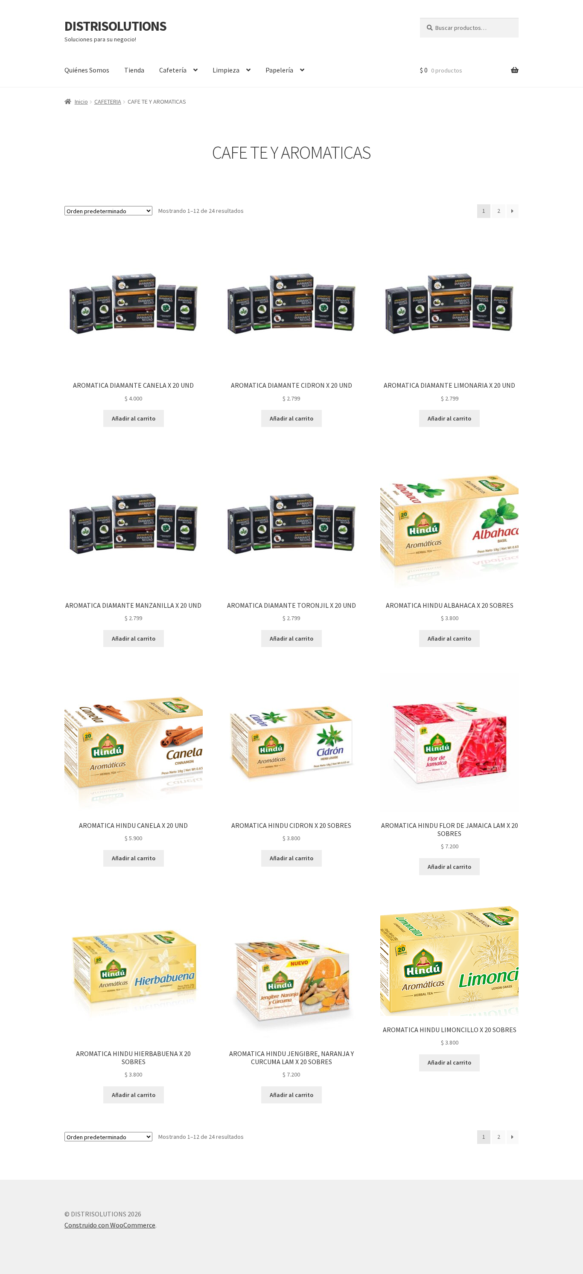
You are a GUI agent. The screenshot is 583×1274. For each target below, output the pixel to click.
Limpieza (226, 70)
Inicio (81, 101)
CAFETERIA (107, 101)
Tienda (134, 70)
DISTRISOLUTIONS (115, 26)
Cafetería (173, 70)
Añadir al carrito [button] (133, 418)
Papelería (279, 70)
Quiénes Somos (86, 70)
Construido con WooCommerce (109, 1225)
